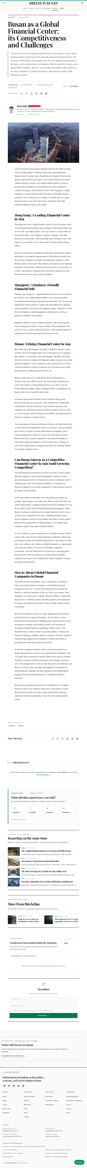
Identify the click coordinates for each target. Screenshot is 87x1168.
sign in (19, 956)
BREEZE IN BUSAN (43, 3)
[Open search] (82, 3)
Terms (68, 1113)
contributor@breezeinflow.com (12, 1136)
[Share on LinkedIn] (31, 93)
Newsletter (6, 1113)
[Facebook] (9, 1086)
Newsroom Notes (29, 1096)
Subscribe (42, 1015)
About (26, 1113)
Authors (26, 1100)
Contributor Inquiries (52, 1100)
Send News (49, 1096)
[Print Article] (41, 93)
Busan (25, 8)
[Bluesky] (14, 1086)
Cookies (69, 1109)
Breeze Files (7, 1109)
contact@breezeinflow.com (53, 1131)
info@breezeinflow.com (52, 1136)
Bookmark (74, 86)
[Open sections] (5, 3)
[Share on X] (22, 93)
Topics (5, 1104)
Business (55, 8)
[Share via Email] (46, 93)
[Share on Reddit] (36, 93)
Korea (31, 8)
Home (4, 1096)
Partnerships (49, 1104)
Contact (26, 1117)
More (62, 8)
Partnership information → (13, 1056)
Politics (39, 8)
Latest (5, 1100)
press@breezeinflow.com (11, 1131)
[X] (4, 1086)
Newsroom (27, 1104)
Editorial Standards (72, 1096)
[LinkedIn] (23, 1086)
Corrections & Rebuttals (74, 1100)
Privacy (68, 1104)
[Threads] (18, 1086)
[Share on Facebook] (27, 93)
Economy (47, 8)
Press (25, 1109)
